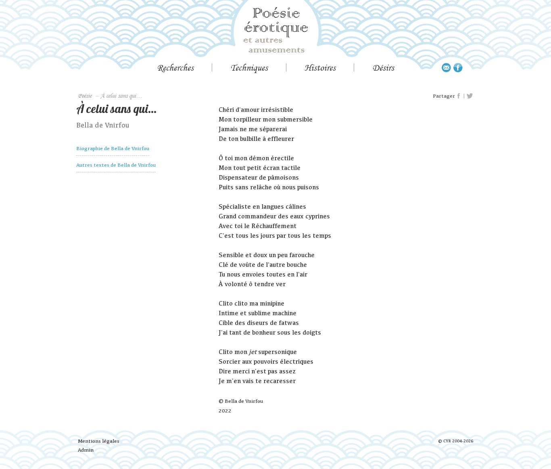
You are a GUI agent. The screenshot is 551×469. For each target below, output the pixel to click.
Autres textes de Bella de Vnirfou (116, 165)
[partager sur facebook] (459, 96)
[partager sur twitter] (469, 96)
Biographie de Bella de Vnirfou (112, 148)
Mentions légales (98, 441)
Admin (86, 450)
